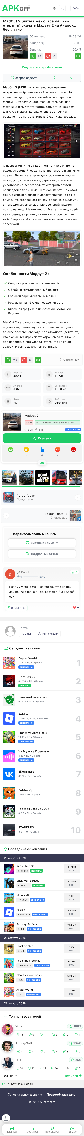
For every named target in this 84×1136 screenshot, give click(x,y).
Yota (18, 1026)
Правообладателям (61, 1094)
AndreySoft (23, 1043)
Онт (18, 1060)
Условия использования (25, 1094)
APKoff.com (15, 1083)
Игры (29, 1083)
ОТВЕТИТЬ (18, 608)
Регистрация (50, 633)
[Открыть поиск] (62, 8)
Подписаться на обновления (42, 67)
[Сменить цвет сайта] (54, 8)
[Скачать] (72, 78)
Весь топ (71, 1076)
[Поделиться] (54, 78)
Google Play (71, 359)
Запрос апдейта (26, 78)
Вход (28, 633)
